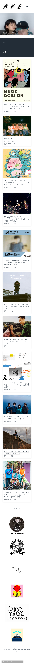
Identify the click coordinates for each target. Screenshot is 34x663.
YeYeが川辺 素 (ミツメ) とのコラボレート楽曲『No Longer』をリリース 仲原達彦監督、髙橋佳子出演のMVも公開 (16, 183)
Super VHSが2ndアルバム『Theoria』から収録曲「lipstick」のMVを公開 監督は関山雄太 (16, 385)
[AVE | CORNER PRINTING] (13, 6)
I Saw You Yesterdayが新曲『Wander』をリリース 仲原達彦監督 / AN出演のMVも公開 (16, 306)
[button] (17, 24)
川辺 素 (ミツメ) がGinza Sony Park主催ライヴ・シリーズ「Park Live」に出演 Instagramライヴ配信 (16, 262)
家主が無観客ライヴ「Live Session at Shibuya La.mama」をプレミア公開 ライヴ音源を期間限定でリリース (16, 219)
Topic (15, 111)
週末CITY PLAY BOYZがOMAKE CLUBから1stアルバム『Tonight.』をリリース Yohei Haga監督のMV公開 (16, 495)
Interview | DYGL (9, 138)
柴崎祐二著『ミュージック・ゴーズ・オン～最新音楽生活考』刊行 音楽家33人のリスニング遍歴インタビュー (16, 106)
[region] (17, 24)
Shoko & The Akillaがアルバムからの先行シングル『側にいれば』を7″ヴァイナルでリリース (17, 341)
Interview (16, 143)
